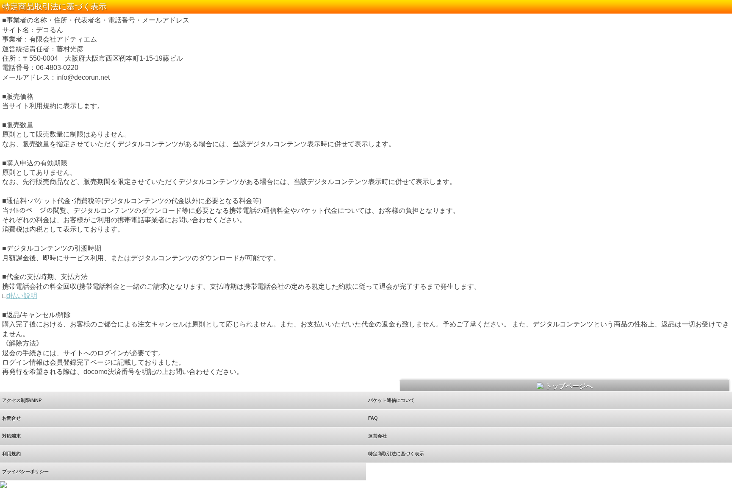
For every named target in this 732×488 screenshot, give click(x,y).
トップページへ (568, 386)
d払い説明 (21, 295)
